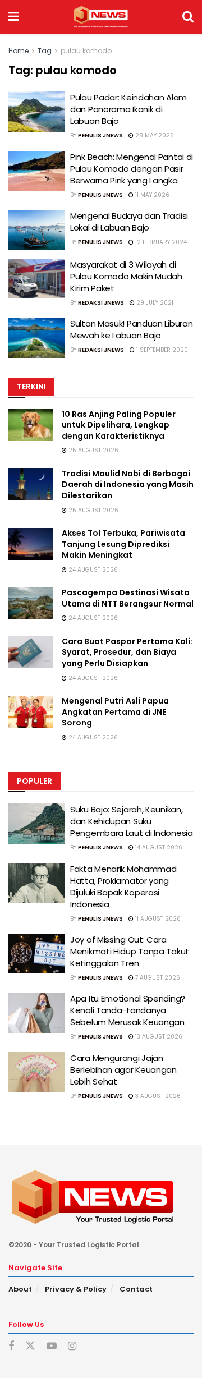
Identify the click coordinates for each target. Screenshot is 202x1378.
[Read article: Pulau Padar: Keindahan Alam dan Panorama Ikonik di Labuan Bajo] (36, 111)
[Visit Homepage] (101, 17)
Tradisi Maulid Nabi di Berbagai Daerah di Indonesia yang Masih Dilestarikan (128, 484)
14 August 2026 (158, 847)
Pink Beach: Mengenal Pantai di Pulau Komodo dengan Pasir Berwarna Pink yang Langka (131, 168)
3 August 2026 (157, 1096)
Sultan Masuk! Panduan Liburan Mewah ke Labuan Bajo (131, 329)
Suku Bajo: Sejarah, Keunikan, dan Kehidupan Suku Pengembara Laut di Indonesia (131, 821)
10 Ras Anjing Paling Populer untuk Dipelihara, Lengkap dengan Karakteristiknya (119, 425)
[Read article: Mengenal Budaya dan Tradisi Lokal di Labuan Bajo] (36, 230)
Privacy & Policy (76, 1289)
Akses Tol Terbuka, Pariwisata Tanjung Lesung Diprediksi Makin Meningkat (123, 544)
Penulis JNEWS (100, 135)
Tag (45, 51)
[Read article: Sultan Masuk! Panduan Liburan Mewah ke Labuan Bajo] (36, 338)
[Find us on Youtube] (52, 1346)
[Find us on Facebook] (11, 1346)
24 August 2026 (92, 570)
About (20, 1289)
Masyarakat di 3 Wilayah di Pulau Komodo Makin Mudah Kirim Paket (126, 276)
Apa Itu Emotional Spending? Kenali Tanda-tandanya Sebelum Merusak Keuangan (127, 1010)
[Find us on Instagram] (72, 1346)
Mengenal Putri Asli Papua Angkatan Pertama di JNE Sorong (115, 711)
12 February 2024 (160, 242)
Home (18, 51)
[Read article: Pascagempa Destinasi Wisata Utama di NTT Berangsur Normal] (30, 603)
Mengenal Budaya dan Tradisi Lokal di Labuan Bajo (129, 221)
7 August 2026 (157, 977)
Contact (136, 1289)
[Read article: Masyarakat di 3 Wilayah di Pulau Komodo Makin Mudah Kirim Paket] (36, 279)
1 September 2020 (161, 350)
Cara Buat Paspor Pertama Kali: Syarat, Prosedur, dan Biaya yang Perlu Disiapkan (127, 652)
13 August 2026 (158, 1036)
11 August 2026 (157, 919)
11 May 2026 (151, 195)
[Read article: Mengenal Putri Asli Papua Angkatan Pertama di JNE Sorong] (30, 712)
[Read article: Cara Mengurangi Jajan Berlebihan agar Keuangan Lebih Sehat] (36, 1072)
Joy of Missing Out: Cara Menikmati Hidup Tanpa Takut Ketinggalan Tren (129, 951)
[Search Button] (188, 17)
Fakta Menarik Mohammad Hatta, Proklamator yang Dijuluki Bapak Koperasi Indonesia (123, 886)
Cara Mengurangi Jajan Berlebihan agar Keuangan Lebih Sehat (123, 1069)
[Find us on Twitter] (30, 1346)
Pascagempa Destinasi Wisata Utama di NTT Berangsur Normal (128, 598)
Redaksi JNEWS (101, 302)
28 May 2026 (154, 135)
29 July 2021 (154, 302)
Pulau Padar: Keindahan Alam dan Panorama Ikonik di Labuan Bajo (128, 109)
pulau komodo (86, 51)
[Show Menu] (13, 17)
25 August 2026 (92, 450)
